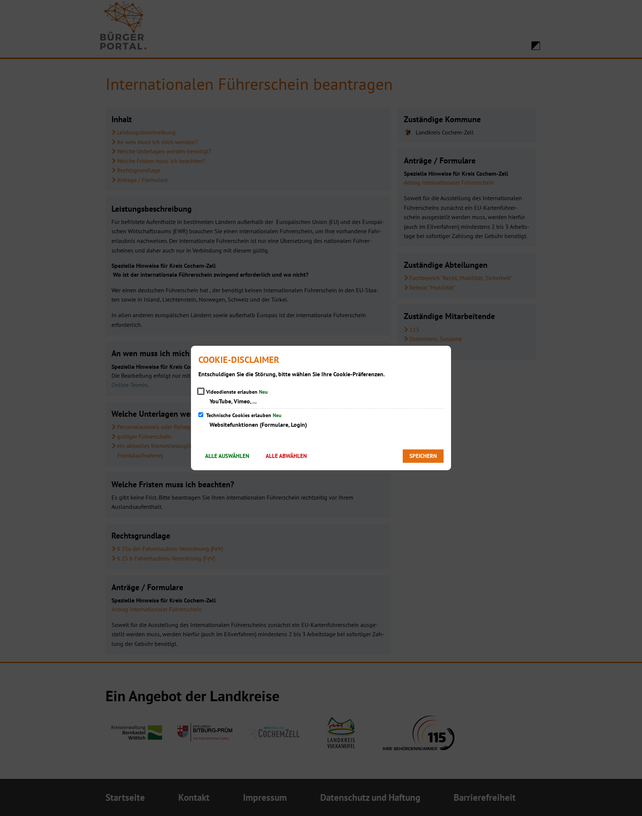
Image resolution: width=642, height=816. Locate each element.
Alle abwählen (286, 455)
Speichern (423, 455)
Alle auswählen (227, 455)
